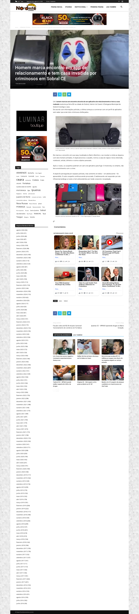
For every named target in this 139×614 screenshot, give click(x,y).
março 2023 (20, 356)
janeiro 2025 (20, 288)
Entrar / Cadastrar (50, 1)
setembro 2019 (21, 484)
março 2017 (20, 576)
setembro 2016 (21, 594)
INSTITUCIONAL (80, 7)
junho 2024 (20, 310)
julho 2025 (20, 270)
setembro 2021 (21, 411)
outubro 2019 (21, 481)
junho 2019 (20, 493)
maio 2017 (19, 570)
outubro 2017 (21, 554)
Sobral (65, 301)
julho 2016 (20, 600)
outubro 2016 (21, 591)
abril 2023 (19, 352)
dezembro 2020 (21, 438)
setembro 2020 (21, 447)
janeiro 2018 (20, 545)
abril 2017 (19, 573)
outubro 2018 (21, 518)
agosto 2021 (20, 414)
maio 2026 (19, 239)
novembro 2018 (21, 515)
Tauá (44, 214)
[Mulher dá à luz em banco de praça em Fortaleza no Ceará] (88, 346)
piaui (40, 204)
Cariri (37, 176)
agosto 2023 (20, 340)
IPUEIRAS (68, 7)
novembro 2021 (21, 404)
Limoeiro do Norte (36, 197)
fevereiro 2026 (21, 248)
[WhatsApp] (64, 94)
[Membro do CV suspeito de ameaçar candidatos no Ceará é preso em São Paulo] (113, 372)
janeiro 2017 (20, 582)
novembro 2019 (21, 478)
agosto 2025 (20, 267)
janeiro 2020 (20, 472)
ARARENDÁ (21, 173)
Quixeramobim (37, 207)
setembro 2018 (21, 521)
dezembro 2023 (21, 328)
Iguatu (35, 187)
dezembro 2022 (21, 365)
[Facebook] (118, 1)
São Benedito (20, 214)
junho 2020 (20, 457)
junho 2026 (20, 236)
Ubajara (26, 217)
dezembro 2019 (21, 475)
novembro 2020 (21, 441)
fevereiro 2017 (21, 579)
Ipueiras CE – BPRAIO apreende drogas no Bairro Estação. (107, 327)
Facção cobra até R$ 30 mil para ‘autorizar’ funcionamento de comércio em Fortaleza (67, 327)
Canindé (31, 176)
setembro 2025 (21, 264)
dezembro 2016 (21, 585)
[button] (121, 7)
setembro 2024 (21, 300)
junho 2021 (20, 420)
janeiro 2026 (20, 251)
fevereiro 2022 (21, 395)
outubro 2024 (21, 297)
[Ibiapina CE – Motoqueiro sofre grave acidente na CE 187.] (88, 372)
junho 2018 (20, 530)
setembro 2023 (21, 337)
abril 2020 (19, 463)
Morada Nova (32, 200)
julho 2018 (20, 527)
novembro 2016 (21, 588)
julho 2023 (20, 343)
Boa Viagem (39, 173)
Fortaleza (26, 183)
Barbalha (31, 173)
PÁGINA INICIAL (56, 7)
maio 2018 (19, 533)
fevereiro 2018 (21, 542)
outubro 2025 (21, 261)
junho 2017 (20, 567)
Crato (42, 180)
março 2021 (20, 429)
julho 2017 (20, 564)
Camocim (24, 176)
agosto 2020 (20, 450)
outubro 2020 (21, 444)
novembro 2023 (21, 331)
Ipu (28, 190)
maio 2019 (19, 496)
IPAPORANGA (21, 190)
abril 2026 (19, 242)
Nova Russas (22, 203)
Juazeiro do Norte (23, 197)
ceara (60, 301)
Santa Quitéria (34, 210)
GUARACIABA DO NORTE (23, 187)
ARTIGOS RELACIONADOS (62, 335)
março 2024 (20, 319)
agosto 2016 (20, 597)
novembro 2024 (21, 294)
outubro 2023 (21, 334)
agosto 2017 (20, 561)
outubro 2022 (21, 371)
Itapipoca (19, 193)
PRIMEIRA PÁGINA (96, 7)
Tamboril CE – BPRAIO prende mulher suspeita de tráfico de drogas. (62, 384)
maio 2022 (19, 386)
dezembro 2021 (21, 401)
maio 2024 (19, 313)
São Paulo (29, 214)
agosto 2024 (20, 304)
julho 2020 (20, 453)
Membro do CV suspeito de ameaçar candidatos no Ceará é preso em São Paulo (113, 384)
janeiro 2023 (20, 362)
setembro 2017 (21, 558)
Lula (44, 197)
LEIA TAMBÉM (111, 7)
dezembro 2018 (21, 512)
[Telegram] (69, 94)
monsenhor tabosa (21, 200)
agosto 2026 (20, 230)
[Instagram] (122, 1)
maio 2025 (19, 276)
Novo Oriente (33, 203)
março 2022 (20, 392)
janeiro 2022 (20, 398)
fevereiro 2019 (21, 505)
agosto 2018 (20, 524)
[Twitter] (60, 94)
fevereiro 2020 (21, 469)
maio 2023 (19, 349)
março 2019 (20, 502)
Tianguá (19, 217)
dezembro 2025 (21, 255)
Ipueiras (36, 190)
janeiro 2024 (20, 325)
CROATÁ (18, 183)
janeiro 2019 (20, 509)
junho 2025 (20, 273)
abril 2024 (19, 316)
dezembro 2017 (21, 548)
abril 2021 (19, 426)
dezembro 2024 (21, 291)
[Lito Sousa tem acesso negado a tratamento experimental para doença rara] (64, 346)
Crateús (35, 180)
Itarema (25, 193)
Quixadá (28, 207)
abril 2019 (19, 499)
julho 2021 (20, 417)
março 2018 (20, 539)
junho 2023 (20, 346)
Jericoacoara (31, 193)
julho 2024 (20, 307)
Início (16, 27)
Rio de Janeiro (20, 210)
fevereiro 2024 (21, 322)
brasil (17, 176)
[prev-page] (54, 390)
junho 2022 (20, 383)
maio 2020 (19, 460)
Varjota (32, 217)
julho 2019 (20, 490)
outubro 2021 (21, 408)
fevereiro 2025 (21, 285)
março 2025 (20, 282)
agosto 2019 (20, 487)
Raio (43, 207)
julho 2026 (20, 233)
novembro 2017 (21, 551)
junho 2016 (20, 603)
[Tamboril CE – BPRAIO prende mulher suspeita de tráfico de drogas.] (64, 372)
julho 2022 (20, 380)
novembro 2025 (21, 258)
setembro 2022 (21, 374)
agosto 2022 (20, 377)
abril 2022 (19, 389)
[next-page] (57, 390)
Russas (27, 210)
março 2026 (20, 245)
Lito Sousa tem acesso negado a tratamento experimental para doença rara (63, 358)
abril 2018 (19, 536)
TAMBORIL (37, 214)
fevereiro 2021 (21, 432)
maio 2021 (19, 423)
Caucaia (42, 176)
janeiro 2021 (20, 435)
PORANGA (20, 207)
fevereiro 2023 (21, 359)
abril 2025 (19, 279)
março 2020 (20, 466)
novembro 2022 (21, 368)
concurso (28, 180)
